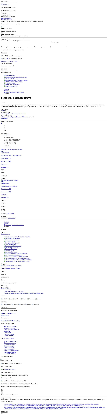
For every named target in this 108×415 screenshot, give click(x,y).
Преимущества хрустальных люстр (14, 291)
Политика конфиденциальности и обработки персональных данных (23, 293)
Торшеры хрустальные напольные (14, 92)
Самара (77, 404)
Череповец (42, 408)
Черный (13, 117)
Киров (89, 404)
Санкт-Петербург (50, 408)
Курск (64, 407)
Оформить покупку (6, 19)
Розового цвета (5, 152)
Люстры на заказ (9, 334)
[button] (1, 123)
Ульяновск (47, 405)
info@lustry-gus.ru (10, 369)
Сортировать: (4, 133)
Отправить (4, 52)
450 (4, 110)
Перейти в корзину (6, 18)
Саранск (81, 404)
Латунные (14, 252)
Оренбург (41, 405)
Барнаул (53, 407)
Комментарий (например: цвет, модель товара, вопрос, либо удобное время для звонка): (26, 47)
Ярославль (15, 408)
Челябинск (7, 404)
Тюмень (29, 404)
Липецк (68, 407)
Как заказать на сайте (10, 326)
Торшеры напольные (23, 258)
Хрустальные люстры (24, 236)
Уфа (13, 405)
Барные (12, 250)
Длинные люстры (9, 347)
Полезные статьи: (6, 288)
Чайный (3, 117)
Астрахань (53, 405)
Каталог (6, 90)
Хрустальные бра (9, 349)
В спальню (22, 113)
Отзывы (12, 83)
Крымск (64, 405)
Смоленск (20, 408)
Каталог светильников (7, 338)
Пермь (20, 405)
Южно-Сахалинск (37, 404)
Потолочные (16, 238)
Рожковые (14, 249)
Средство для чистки (23, 261)
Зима (41, 407)
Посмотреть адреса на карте (9, 61)
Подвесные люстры (9, 344)
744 (7, 58)
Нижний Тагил (22, 404)
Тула (89, 407)
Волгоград (59, 405)
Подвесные (15, 240)
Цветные (25, 117)
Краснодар (69, 405)
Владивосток (52, 404)
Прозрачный (19, 117)
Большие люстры (9, 346)
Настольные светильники (11, 350)
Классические (17, 246)
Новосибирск (18, 407)
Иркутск (37, 407)
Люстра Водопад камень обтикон (10, 268)
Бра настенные (18, 255)
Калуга (10, 408)
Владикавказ (59, 404)
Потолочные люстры (10, 343)
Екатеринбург (14, 404)
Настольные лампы (22, 256)
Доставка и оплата (21, 77)
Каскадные (15, 247)
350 (2, 110)
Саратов (35, 405)
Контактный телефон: (7, 41)
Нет (5, 69)
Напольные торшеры (10, 352)
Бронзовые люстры (22, 253)
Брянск (92, 407)
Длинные (13, 244)
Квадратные (15, 243)
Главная (12, 75)
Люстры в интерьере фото (11, 329)
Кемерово (32, 407)
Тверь (81, 407)
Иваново (73, 407)
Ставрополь (66, 404)
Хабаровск (45, 404)
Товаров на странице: (7, 121)
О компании (7, 332)
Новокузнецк (25, 407)
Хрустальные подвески (25, 259)
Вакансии (7, 331)
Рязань (77, 407)
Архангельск (27, 408)
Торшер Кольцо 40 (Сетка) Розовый (11, 155)
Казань (10, 405)
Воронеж (85, 407)
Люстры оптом (18, 81)
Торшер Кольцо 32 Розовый (9, 186)
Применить (4, 411)
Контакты (14, 86)
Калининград (35, 408)
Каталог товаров (5, 234)
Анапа (74, 405)
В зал (9, 113)
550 (6, 110)
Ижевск (16, 405)
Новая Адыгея (59, 408)
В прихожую (4, 113)
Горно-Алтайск (47, 407)
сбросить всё (10, 213)
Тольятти (72, 404)
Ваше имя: (4, 39)
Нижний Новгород (27, 405)
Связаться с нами (9, 335)
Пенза (85, 404)
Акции (11, 78)
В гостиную (15, 113)
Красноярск (10, 407)
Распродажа (15, 84)
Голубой (8, 117)
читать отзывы (5, 315)
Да (2, 69)
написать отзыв (11, 313)
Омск (57, 407)
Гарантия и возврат (22, 80)
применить (4, 218)
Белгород (97, 407)
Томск (61, 407)
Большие (13, 241)
